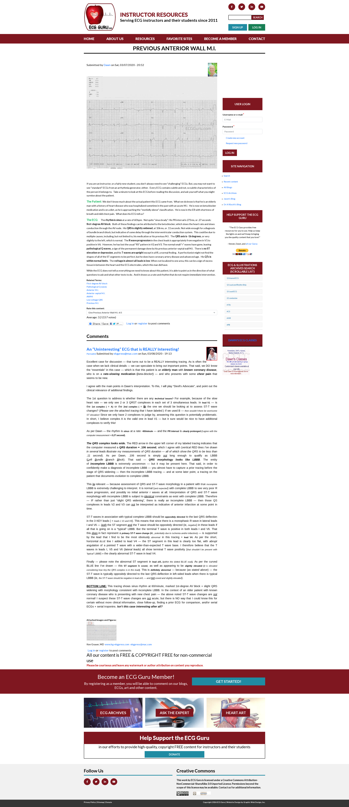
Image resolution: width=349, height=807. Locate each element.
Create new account (235, 138)
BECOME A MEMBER (220, 39)
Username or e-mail (233, 114)
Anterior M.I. (93, 290)
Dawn (107, 65)
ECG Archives (230, 193)
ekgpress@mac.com (126, 353)
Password (228, 126)
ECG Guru (221, 802)
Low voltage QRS (95, 299)
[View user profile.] (212, 69)
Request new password (236, 143)
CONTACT (257, 39)
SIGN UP (237, 27)
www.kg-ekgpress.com (117, 644)
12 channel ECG (233, 278)
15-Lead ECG (232, 291)
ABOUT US (115, 39)
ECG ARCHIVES (113, 712)
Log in (130, 323)
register (143, 323)
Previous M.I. (93, 303)
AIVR (229, 318)
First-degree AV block (97, 283)
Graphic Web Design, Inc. (254, 802)
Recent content (231, 181)
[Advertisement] (136, 61)
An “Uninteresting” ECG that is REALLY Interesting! (133, 349)
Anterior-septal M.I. (96, 293)
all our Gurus (252, 243)
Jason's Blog (229, 198)
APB (228, 325)
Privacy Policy (90, 802)
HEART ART (236, 712)
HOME (89, 39)
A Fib (229, 305)
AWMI (90, 296)
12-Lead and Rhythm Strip (236, 285)
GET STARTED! (228, 681)
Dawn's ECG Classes (242, 340)
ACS (228, 311)
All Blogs (228, 187)
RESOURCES (145, 39)
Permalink (91, 353)
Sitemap (100, 802)
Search (227, 175)
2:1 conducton (232, 298)
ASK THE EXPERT (174, 712)
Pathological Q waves (97, 286)
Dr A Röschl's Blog (232, 204)
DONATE (174, 754)
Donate (109, 802)
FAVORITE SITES (179, 39)
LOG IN (256, 27)
